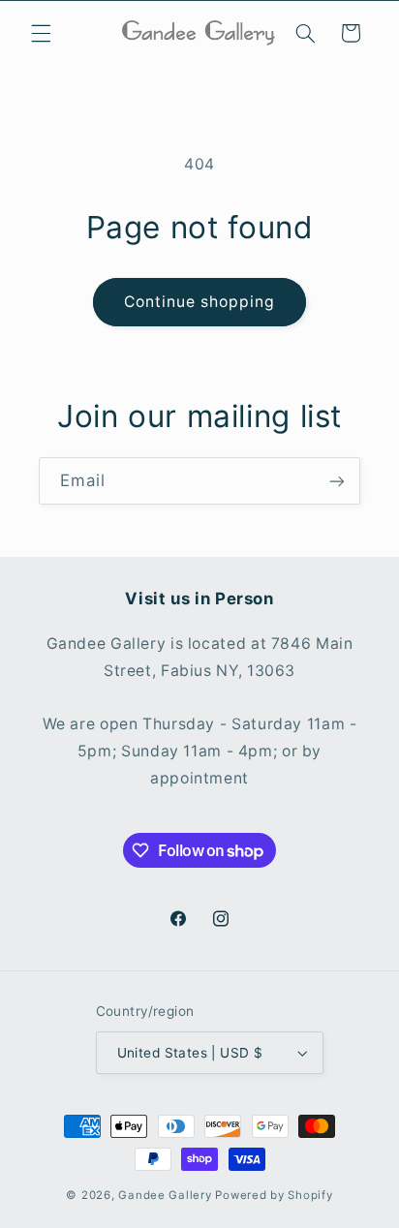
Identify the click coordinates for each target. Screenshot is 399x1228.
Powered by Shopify (273, 1195)
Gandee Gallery (164, 1195)
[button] (40, 33)
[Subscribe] (337, 481)
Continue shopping (200, 301)
